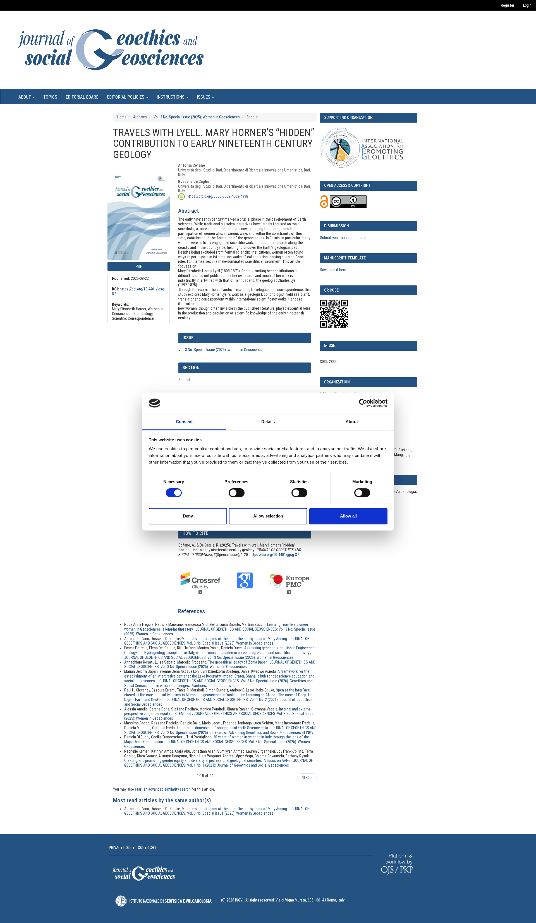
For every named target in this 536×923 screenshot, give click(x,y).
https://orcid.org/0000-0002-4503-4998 (217, 196)
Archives (140, 117)
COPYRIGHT (147, 847)
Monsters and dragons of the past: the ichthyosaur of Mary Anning (235, 638)
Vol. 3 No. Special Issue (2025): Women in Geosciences (197, 117)
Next (307, 777)
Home (121, 117)
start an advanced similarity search (163, 789)
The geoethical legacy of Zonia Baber (238, 662)
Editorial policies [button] (126, 97)
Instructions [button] (171, 97)
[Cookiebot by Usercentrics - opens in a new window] (363, 403)
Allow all (348, 516)
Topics (50, 97)
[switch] (237, 492)
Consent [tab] (184, 421)
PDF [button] (139, 266)
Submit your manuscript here (343, 237)
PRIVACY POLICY (122, 847)
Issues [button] (204, 97)
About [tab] (352, 421)
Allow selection (268, 516)
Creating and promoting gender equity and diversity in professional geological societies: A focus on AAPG (207, 760)
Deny (188, 516)
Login (527, 5)
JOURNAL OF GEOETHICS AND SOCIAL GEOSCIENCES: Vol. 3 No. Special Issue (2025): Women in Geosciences (216, 641)
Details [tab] (268, 421)
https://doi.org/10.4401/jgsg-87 (274, 554)
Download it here (333, 270)
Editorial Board (82, 97)
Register (507, 5)
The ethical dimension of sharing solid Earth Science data (222, 728)
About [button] (25, 97)
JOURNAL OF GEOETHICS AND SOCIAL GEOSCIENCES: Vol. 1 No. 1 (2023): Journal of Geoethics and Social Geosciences (218, 762)
